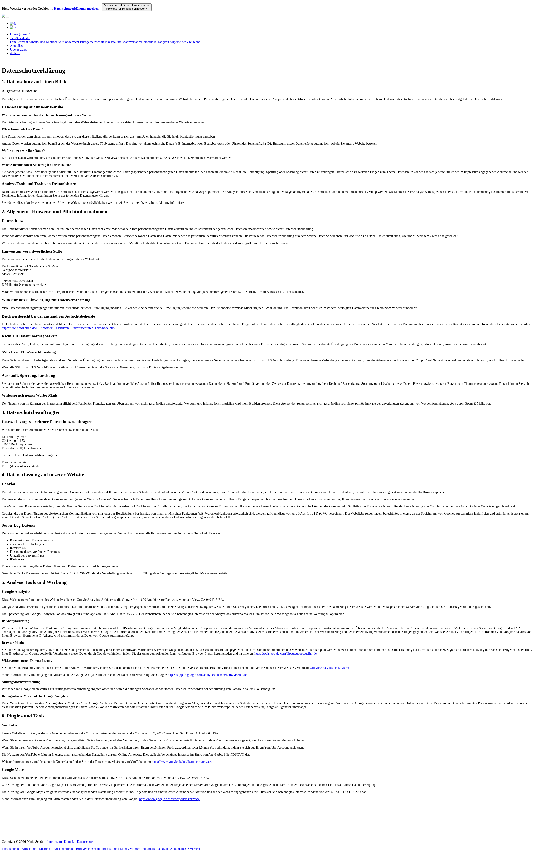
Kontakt (69, 841)
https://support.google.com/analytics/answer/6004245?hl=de (207, 675)
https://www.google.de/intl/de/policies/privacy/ (169, 799)
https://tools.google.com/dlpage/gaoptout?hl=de (285, 653)
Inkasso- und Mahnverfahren (124, 42)
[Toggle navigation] (7, 17)
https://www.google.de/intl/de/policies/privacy (182, 761)
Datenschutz (85, 841)
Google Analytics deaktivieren (330, 667)
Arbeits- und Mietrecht (43, 42)
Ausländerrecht (69, 42)
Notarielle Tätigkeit (156, 42)
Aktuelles (16, 45)
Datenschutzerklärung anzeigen (76, 8)
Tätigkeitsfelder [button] (20, 38)
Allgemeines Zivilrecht (185, 42)
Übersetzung (18, 49)
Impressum (54, 841)
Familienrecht (19, 42)
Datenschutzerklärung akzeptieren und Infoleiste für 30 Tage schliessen (127, 7)
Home (20, 34)
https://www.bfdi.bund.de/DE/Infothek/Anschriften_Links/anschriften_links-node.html (58, 328)
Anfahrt (15, 53)
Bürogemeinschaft (92, 42)
